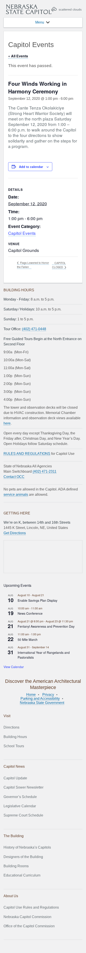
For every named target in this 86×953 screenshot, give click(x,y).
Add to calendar (31, 166)
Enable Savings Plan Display (37, 600)
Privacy (48, 694)
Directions (11, 727)
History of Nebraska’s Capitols (27, 847)
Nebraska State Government (42, 703)
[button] (39, 22)
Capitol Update (15, 778)
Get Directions (15, 533)
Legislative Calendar (20, 806)
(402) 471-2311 (44, 471)
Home (31, 694)
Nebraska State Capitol (29, 9)
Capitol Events (22, 233)
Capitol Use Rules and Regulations (31, 907)
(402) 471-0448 (34, 329)
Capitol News (14, 766)
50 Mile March (27, 639)
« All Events (18, 55)
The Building (14, 836)
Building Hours (15, 737)
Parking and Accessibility (40, 698)
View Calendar (14, 667)
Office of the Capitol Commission (29, 926)
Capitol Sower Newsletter (23, 787)
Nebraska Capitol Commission (27, 917)
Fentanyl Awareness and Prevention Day (46, 626)
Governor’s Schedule (20, 797)
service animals (16, 494)
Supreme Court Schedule (23, 815)
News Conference (30, 613)
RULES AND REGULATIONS (27, 454)
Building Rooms (16, 866)
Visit (7, 716)
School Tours (14, 746)
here (7, 423)
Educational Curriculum (22, 875)
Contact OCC (14, 477)
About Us (11, 896)
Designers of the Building (23, 857)
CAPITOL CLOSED (59, 265)
